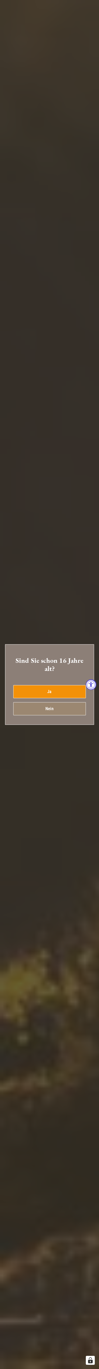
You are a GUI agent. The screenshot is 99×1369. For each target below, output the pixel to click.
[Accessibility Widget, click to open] (91, 684)
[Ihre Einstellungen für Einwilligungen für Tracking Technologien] (90, 1360)
